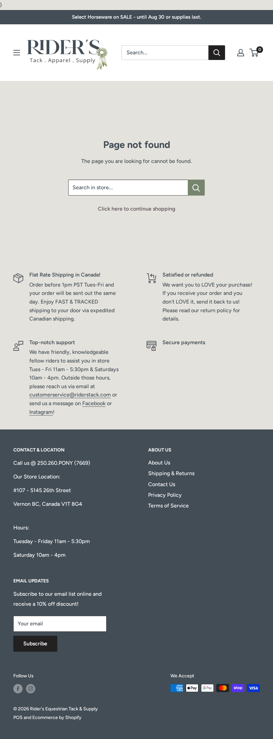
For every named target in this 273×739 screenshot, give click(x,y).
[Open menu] (16, 52)
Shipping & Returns (171, 473)
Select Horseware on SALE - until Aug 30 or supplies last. (136, 17)
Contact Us (161, 484)
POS (18, 717)
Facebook (94, 403)
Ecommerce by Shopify (57, 717)
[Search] (216, 52)
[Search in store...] (196, 188)
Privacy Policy (165, 495)
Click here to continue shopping (136, 209)
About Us (159, 462)
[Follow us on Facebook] (18, 688)
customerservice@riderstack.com (70, 394)
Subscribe (35, 643)
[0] (254, 53)
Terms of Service (168, 505)
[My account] (240, 52)
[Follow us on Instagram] (30, 688)
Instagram (41, 412)
